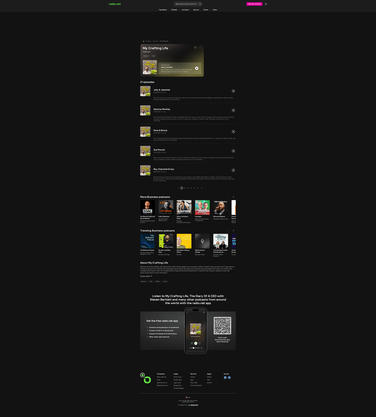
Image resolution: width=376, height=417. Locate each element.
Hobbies (157, 281)
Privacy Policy (178, 380)
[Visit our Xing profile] (229, 378)
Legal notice (177, 382)
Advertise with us (162, 382)
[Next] (233, 196)
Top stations (163, 9)
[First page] (174, 188)
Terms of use (177, 377)
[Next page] (197, 188)
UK (189, 397)
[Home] (143, 41)
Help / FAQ (193, 382)
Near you (196, 9)
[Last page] (201, 188)
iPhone (209, 377)
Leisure (165, 281)
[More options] (200, 48)
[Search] (200, 4)
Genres (206, 9)
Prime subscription (196, 385)
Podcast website (145, 276)
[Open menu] (266, 4)
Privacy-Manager (179, 388)
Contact (192, 377)
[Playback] (196, 68)
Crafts (153, 56)
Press (158, 380)
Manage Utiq (177, 385)
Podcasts (174, 9)
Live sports (185, 9)
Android (209, 382)
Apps (191, 380)
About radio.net (161, 377)
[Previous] (227, 196)
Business (146, 56)
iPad (208, 380)
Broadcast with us (162, 385)
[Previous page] (178, 188)
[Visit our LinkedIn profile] (225, 378)
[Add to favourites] (195, 47)
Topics (215, 9)
